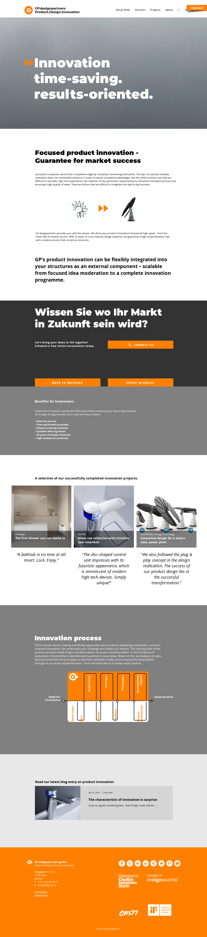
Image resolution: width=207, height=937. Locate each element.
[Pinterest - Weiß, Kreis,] (169, 863)
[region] (41, 528)
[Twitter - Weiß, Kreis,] (161, 863)
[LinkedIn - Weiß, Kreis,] (145, 863)
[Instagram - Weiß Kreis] (130, 863)
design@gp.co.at (47, 885)
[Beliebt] (41, 517)
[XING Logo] (153, 863)
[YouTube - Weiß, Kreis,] (177, 863)
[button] (197, 8)
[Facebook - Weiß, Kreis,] (122, 863)
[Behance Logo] (138, 863)
